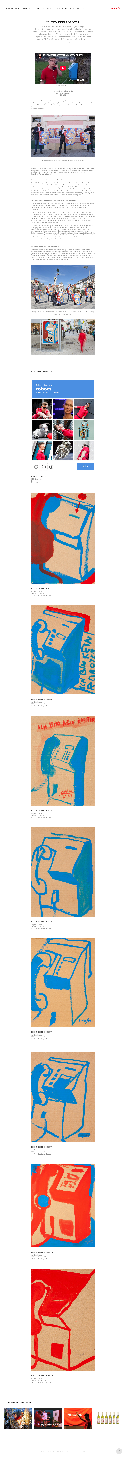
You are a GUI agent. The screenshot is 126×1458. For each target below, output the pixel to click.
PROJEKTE (50, 8)
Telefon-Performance (56, 101)
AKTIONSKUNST (28, 8)
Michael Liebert (65, 85)
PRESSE (72, 8)
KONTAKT (81, 8)
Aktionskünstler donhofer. (12, 8)
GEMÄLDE (40, 8)
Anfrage (39, 483)
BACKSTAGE (62, 8)
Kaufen (48, 595)
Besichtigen (41, 595)
